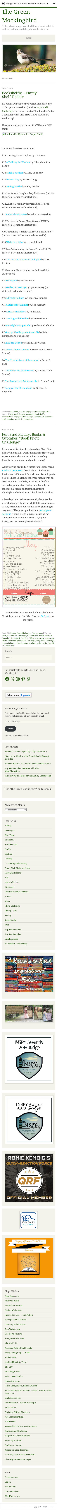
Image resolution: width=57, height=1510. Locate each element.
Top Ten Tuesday (13, 929)
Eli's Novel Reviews (13, 1334)
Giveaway (9, 887)
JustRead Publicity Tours (16, 1362)
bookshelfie (40, 414)
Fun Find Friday (27, 638)
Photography (37, 633)
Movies (8, 896)
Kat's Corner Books (14, 1376)
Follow (10, 728)
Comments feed (12, 1491)
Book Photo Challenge (16, 636)
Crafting (8, 859)
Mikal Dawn (10, 1421)
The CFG (9, 1367)
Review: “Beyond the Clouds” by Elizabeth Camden (28, 763)
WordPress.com (12, 1496)
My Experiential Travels (15, 1320)
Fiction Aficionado (13, 1310)
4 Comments (8, 646)
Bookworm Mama (13, 1445)
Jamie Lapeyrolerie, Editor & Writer (21, 1386)
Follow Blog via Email (16, 708)
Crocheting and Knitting (16, 863)
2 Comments (27, 419)
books (22, 414)
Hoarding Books (12, 1371)
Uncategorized (11, 939)
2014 (11, 414)
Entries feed (10, 1486)
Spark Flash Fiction (13, 1305)
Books (22, 412)
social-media (41, 643)
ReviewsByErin (12, 1301)
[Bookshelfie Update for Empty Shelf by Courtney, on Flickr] (22, 134)
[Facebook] (7, 679)
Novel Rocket (11, 1407)
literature (49, 417)
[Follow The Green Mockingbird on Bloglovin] (18, 697)
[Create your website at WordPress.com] (28, 3)
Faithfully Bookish (13, 1440)
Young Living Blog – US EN (17, 1353)
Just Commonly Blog (14, 1417)
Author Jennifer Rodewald (16, 1450)
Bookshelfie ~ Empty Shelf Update (19, 95)
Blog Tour (9, 835)
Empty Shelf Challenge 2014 (37, 412)
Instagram (39, 638)
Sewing (8, 915)
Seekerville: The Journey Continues (21, 1426)
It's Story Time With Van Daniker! (20, 1454)
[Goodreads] (28, 679)
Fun (6, 877)
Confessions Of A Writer (16, 1431)
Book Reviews (11, 844)
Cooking (8, 854)
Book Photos (32, 636)
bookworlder (11, 1357)
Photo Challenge (24, 633)
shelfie (18, 419)
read (4, 419)
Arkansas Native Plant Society (18, 1348)
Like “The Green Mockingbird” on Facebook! (28, 789)
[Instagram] (17, 679)
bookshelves (7, 417)
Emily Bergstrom (13, 1398)
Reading (10, 419)
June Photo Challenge (26, 641)
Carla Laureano (12, 1296)
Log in (8, 1482)
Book (16, 414)
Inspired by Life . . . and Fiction (19, 1315)
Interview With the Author (16, 892)
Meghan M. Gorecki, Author (17, 1436)
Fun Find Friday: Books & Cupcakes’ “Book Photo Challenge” (23, 438)
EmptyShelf (39, 417)
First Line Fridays (13, 873)
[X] (12, 679)
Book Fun (14, 412)
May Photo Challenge (45, 641)
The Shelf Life (11, 1343)
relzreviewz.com (12, 1381)
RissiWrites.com (12, 1329)
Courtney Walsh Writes (15, 1324)
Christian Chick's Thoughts (17, 1412)
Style (7, 925)
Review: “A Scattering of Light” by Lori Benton (26, 751)
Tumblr (51, 643)
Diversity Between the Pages (18, 1459)
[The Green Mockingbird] (29, 71)
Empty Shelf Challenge (23, 417)
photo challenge (9, 643)
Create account (11, 1477)
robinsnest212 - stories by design (20, 1403)
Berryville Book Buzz (14, 1338)
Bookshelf (30, 414)
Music (7, 901)
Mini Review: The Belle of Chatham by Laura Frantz (28, 776)
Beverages (10, 830)
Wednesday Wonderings (16, 944)
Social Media (10, 920)
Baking (8, 825)
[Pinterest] (23, 679)
